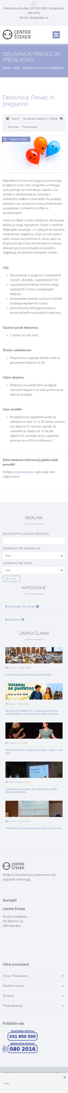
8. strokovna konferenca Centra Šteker (28, 674)
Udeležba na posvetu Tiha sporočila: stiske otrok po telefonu (31, 790)
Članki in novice (13, 986)
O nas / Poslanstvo (15, 976)
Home (7, 68)
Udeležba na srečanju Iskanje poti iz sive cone (33, 828)
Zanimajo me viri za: (21, 606)
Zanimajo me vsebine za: (22, 548)
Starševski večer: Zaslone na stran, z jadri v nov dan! (34, 751)
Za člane (8, 996)
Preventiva (29, 127)
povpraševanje (23, 472)
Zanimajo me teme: (17, 563)
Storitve (13, 127)
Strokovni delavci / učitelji (40, 119)
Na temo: (14, 620)
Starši (15, 119)
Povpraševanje (13, 1006)
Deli (12, 497)
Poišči (13, 578)
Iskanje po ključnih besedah (26, 534)
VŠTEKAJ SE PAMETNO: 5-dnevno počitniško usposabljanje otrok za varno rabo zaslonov (31, 712)
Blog (17, 68)
